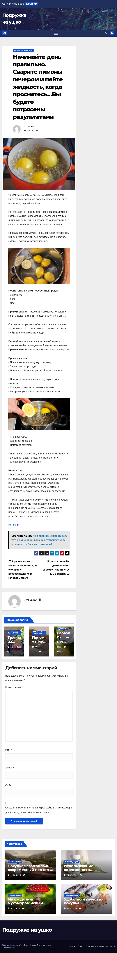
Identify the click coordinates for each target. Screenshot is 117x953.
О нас (80, 946)
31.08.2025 (16, 875)
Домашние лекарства (23, 50)
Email (9, 767)
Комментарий (14, 687)
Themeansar (8, 948)
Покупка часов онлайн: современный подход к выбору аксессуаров (30, 870)
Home (72, 946)
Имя (8, 749)
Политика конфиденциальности (100, 946)
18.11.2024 (16, 908)
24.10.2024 (72, 908)
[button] (106, 33)
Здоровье (62, 629)
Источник (13, 524)
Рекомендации (15, 862)
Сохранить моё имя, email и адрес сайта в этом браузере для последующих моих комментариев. (38, 810)
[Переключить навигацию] (56, 33)
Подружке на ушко (27, 930)
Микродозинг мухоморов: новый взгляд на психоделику (30, 903)
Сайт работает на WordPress (16, 945)
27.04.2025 (72, 875)
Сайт (8, 785)
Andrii (31, 126)
